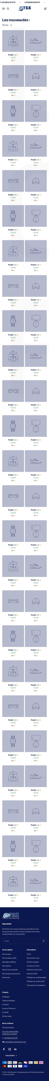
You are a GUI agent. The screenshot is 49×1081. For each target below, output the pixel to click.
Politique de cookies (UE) (35, 981)
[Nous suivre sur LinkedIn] (15, 1049)
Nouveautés (6, 966)
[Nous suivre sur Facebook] (3, 1049)
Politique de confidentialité (36, 977)
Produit (10, 55)
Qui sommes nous (33, 958)
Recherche (6, 977)
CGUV (29, 954)
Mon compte (6, 954)
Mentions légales (33, 962)
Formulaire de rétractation (36, 985)
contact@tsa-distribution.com (15, 1042)
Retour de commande (10, 970)
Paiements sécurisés (34, 970)
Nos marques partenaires (11, 974)
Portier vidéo (7, 1016)
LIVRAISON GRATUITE (32, 2)
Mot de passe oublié (9, 958)
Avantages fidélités (9, 962)
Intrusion (5, 1004)
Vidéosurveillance (8, 1001)
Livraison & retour (33, 966)
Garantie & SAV (32, 974)
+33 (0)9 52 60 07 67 (10, 1038)
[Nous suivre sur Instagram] (9, 1049)
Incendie (5, 1012)
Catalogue (5, 997)
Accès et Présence (8, 1008)
